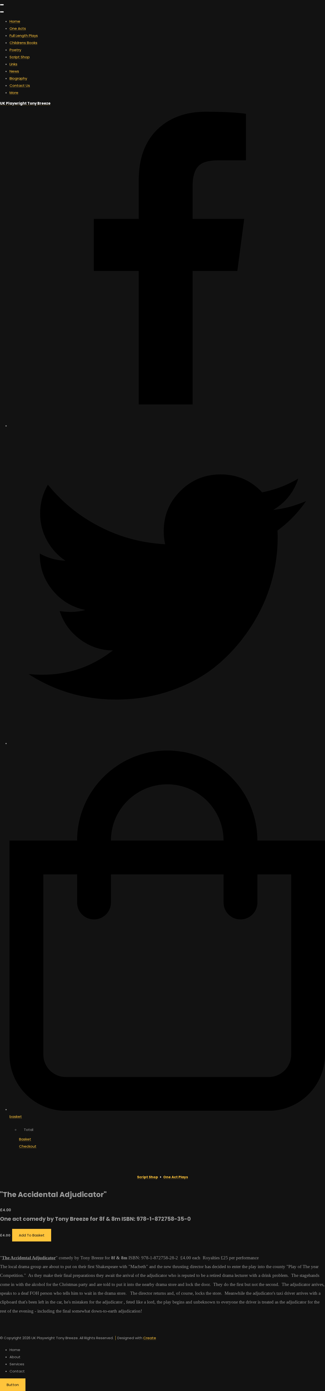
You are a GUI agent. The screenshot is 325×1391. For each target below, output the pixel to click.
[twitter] (167, 743)
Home (15, 21)
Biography (18, 78)
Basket (25, 1139)
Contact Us (20, 85)
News (14, 71)
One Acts (18, 28)
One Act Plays (175, 1177)
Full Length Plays (24, 35)
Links (13, 64)
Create (149, 1337)
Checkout (27, 1146)
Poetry (15, 49)
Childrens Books (23, 42)
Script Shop (20, 56)
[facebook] (167, 425)
